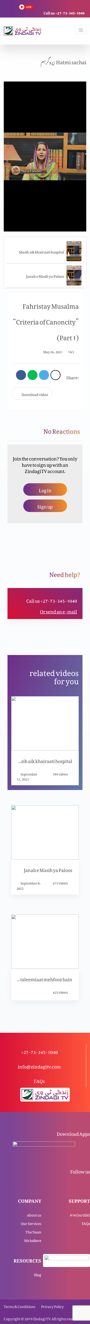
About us (34, 1214)
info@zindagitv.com (39, 1065)
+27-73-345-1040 (39, 1051)
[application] (45, 157)
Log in (45, 489)
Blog (37, 1274)
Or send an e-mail (58, 610)
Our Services (31, 1222)
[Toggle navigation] (80, 29)
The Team (33, 1231)
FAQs (86, 1222)
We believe (32, 1239)
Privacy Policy (52, 1305)
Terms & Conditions (19, 1305)
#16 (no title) (80, 1214)
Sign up (45, 505)
